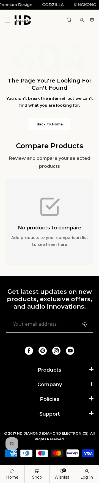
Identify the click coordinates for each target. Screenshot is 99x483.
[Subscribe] (84, 324)
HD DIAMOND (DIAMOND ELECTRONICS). (53, 433)
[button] (7, 20)
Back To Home (50, 124)
